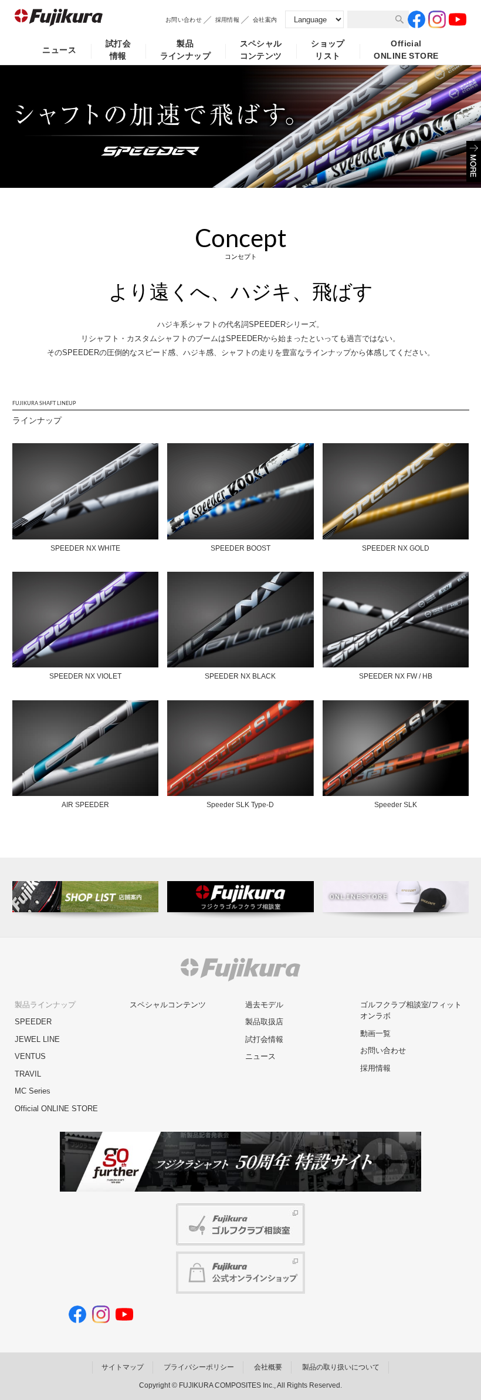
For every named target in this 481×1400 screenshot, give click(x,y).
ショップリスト (328, 49)
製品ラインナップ (185, 49)
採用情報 (227, 19)
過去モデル (264, 1004)
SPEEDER (33, 1021)
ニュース (59, 50)
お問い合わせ (183, 19)
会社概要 (268, 1367)
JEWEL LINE (37, 1039)
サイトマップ (122, 1367)
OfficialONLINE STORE (406, 49)
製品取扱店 (264, 1021)
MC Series (32, 1091)
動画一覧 (375, 1033)
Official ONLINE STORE (56, 1108)
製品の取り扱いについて (341, 1367)
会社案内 (265, 19)
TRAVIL (28, 1074)
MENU (473, 161)
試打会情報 (118, 49)
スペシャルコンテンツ (261, 49)
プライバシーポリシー (199, 1367)
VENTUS (30, 1056)
